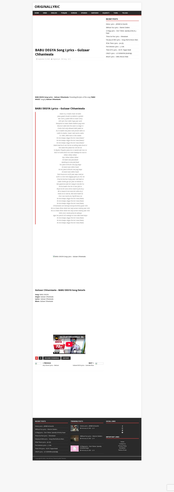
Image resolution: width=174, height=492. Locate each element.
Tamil (115, 13)
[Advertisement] (69, 33)
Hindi (45, 13)
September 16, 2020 (44, 59)
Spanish (84, 13)
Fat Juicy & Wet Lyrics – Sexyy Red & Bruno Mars (122, 40)
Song (65, 59)
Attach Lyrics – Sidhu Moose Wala (117, 57)
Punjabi (64, 13)
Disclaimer (122, 448)
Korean (74, 13)
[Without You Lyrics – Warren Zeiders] (75, 440)
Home (37, 13)
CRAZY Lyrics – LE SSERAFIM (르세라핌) (119, 53)
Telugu (125, 13)
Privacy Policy (122, 446)
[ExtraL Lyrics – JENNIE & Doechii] (75, 430)
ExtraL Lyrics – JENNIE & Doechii (116, 24)
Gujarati (106, 13)
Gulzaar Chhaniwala (52, 358)
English (54, 13)
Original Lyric (56, 59)
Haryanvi (94, 13)
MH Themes (62, 458)
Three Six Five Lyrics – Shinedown (117, 36)
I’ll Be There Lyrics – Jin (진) (115, 43)
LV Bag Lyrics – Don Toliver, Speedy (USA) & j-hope (50, 432)
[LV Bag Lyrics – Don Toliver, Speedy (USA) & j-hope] (75, 450)
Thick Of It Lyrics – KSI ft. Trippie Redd (118, 50)
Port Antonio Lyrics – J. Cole (115, 47)
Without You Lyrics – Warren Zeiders (118, 27)
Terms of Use (122, 450)
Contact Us (122, 444)
